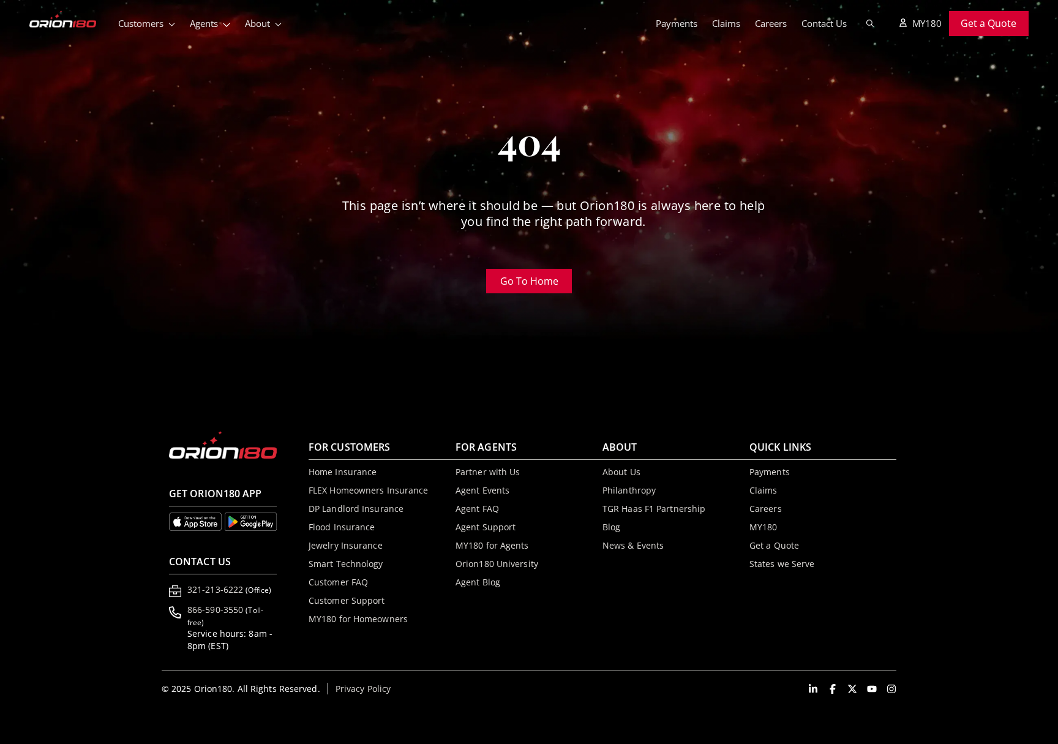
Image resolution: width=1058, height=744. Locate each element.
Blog (611, 527)
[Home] (70, 20)
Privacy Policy (363, 688)
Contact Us (824, 23)
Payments (676, 23)
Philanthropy (629, 490)
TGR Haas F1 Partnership (653, 508)
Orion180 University (497, 563)
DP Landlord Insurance (356, 508)
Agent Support (486, 527)
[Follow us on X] (852, 689)
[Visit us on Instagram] (891, 689)
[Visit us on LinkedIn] (813, 689)
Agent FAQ (477, 508)
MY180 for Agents (492, 545)
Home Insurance (343, 472)
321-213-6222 (229, 589)
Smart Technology (346, 563)
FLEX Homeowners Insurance (369, 490)
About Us (621, 472)
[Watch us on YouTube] (872, 689)
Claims (726, 23)
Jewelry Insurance (346, 545)
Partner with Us (488, 472)
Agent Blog (478, 582)
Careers (771, 23)
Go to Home (537, 283)
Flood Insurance (342, 527)
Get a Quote (988, 23)
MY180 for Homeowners (358, 619)
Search (870, 23)
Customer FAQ (338, 582)
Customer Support (347, 600)
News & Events (633, 545)
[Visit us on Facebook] (833, 689)
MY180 (927, 23)
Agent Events (482, 490)
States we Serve (782, 563)
